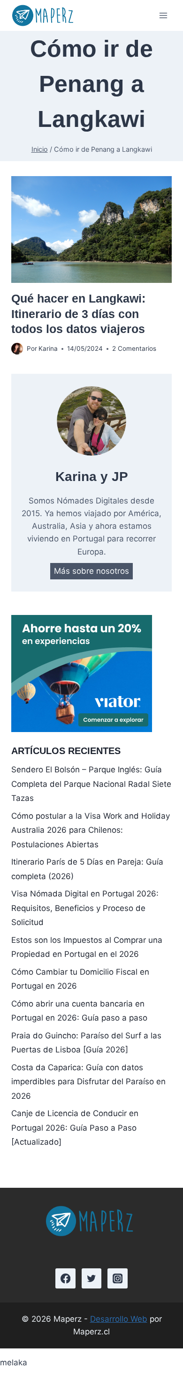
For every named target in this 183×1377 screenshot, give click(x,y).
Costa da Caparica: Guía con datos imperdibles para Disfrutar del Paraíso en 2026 (88, 1082)
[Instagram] (117, 1278)
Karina (48, 348)
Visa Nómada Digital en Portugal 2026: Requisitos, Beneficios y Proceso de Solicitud (85, 908)
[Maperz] (44, 15)
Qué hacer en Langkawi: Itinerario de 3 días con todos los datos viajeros (78, 313)
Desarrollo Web (118, 1319)
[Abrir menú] (163, 15)
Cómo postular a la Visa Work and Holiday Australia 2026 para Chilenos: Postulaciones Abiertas (90, 830)
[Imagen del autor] (17, 349)
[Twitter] (92, 1278)
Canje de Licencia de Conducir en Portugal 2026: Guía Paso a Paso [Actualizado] (74, 1128)
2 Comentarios (134, 348)
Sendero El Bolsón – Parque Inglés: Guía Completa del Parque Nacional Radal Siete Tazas (91, 784)
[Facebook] (65, 1278)
